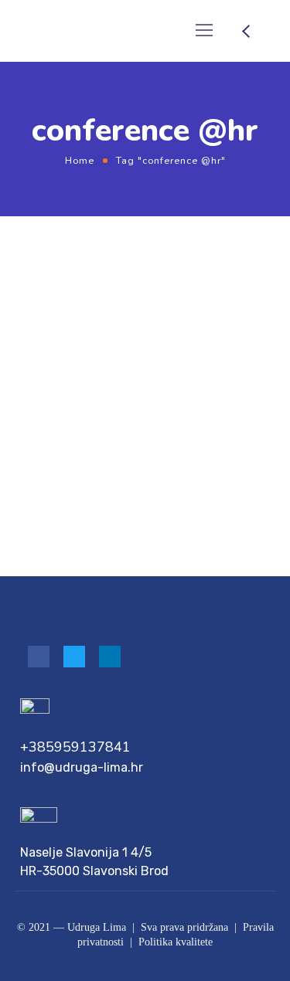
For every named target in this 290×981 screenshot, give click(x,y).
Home (79, 160)
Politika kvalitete (175, 942)
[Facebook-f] (38, 656)
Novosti (157, 319)
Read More (41, 509)
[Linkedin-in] (110, 656)
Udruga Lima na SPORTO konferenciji (107, 353)
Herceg (112, 319)
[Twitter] (74, 656)
